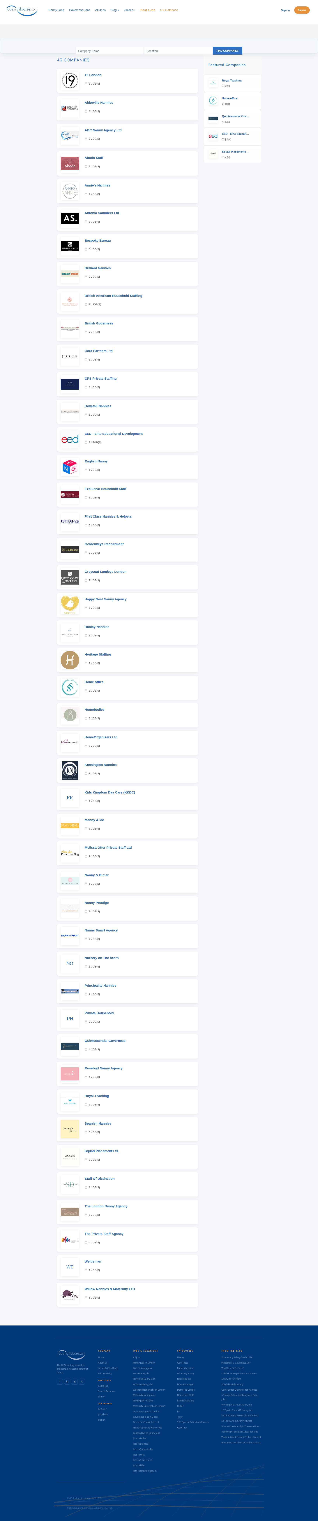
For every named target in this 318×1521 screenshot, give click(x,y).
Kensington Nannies (101, 765)
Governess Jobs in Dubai (145, 1416)
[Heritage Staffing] (70, 660)
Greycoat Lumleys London (105, 572)
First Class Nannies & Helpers (108, 516)
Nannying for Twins (231, 1378)
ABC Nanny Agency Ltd (103, 130)
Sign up (302, 10)
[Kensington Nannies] (70, 770)
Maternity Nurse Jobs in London (149, 1406)
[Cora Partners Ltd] (70, 356)
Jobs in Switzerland (142, 1460)
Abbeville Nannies (99, 102)
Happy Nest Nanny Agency (106, 599)
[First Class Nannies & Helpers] (70, 522)
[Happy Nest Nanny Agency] (70, 605)
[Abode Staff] (70, 163)
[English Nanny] (70, 467)
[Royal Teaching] (70, 1101)
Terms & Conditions (108, 1368)
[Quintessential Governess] (70, 1046)
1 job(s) (94, 414)
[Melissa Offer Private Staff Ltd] (70, 853)
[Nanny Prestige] (70, 908)
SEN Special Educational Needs (193, 1422)
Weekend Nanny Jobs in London (149, 1389)
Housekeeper (184, 1378)
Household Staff (185, 1395)
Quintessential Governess (105, 1041)
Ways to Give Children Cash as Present (241, 1437)
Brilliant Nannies (98, 268)
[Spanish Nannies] (70, 1129)
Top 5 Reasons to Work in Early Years (240, 1415)
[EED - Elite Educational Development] (70, 439)
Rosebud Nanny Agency (104, 1068)
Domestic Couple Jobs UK (146, 1422)
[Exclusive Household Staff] (70, 494)
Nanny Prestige (97, 903)
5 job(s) (94, 249)
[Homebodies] (70, 715)
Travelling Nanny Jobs (144, 1378)
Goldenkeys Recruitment (104, 544)
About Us (102, 1362)
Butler (180, 1406)
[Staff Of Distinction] (70, 1184)
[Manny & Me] (70, 826)
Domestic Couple (186, 1389)
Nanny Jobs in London (144, 1362)
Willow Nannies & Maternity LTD (110, 1289)
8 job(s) (94, 111)
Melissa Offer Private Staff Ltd (108, 847)
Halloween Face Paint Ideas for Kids (239, 1431)
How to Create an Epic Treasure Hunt (240, 1426)
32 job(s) (95, 442)
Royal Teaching (97, 1096)
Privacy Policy (105, 1373)
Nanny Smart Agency (101, 930)
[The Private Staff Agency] (70, 1239)
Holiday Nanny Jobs (143, 1384)
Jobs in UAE (139, 1454)
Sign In (101, 1396)
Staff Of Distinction (100, 1179)
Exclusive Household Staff (105, 489)
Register (102, 1408)
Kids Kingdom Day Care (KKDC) (110, 792)
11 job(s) (95, 304)
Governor (182, 1427)
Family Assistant (185, 1400)
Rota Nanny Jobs (141, 1373)
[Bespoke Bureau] (70, 246)
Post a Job (103, 1385)
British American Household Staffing (113, 296)
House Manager (185, 1384)
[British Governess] (70, 329)
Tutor (180, 1416)
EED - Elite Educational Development (114, 434)
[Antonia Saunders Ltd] (70, 219)
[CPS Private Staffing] (70, 384)
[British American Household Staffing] (70, 301)
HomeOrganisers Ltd (101, 737)
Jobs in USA (139, 1465)
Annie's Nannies (97, 185)
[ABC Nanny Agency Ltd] (70, 136)
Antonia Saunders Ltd (102, 213)
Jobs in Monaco (141, 1443)
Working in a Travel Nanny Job (236, 1404)
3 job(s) (94, 276)
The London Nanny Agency (106, 1206)
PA (178, 1411)
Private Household (99, 1013)
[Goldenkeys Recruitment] (70, 550)
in (67, 1381)
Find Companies (227, 50)
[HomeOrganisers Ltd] (70, 743)
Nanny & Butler (97, 875)
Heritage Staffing (98, 654)
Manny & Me (94, 820)
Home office (94, 682)
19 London (93, 75)
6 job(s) (94, 83)
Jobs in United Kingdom (145, 1470)
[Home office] (70, 688)
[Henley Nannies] (70, 632)
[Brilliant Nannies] (70, 274)
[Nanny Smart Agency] (70, 936)
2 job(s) (94, 138)
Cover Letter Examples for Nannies (239, 1389)
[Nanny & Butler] (70, 881)
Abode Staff (94, 158)
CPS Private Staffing (101, 378)
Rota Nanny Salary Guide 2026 (236, 1357)
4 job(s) (94, 194)
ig (74, 1381)
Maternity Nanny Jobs (144, 1395)
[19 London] (70, 81)
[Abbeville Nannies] (70, 108)
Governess (182, 1362)
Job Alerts (103, 1414)
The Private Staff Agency (104, 1234)
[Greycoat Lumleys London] (70, 577)
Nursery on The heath (102, 958)
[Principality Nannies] (70, 991)
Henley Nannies (97, 627)
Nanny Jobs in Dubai (143, 1400)
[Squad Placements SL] (70, 1157)
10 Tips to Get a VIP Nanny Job (236, 1410)
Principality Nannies (100, 985)
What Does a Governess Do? (235, 1362)
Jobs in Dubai (139, 1438)
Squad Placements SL (102, 1151)
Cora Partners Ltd (99, 351)
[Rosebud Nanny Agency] (70, 1074)
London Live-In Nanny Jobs (146, 1433)
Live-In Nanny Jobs (142, 1368)
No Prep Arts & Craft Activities (236, 1420)
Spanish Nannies (98, 1123)
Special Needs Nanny (232, 1384)
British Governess (99, 323)
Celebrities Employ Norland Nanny (239, 1373)
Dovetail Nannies (98, 406)
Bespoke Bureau (98, 240)
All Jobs (136, 1357)
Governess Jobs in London (146, 1411)
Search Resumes (106, 1391)
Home (101, 1357)
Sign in (285, 10)
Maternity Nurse (185, 1368)
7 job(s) (94, 221)
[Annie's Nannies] (70, 191)
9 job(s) (94, 359)
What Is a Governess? (232, 1368)
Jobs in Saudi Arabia (143, 1449)
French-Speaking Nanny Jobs (147, 1427)
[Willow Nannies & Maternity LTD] (70, 1295)
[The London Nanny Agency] (70, 1212)
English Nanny (96, 461)
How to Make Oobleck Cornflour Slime (240, 1442)
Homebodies (95, 709)
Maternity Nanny (185, 1373)
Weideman (93, 1261)
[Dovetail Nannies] (70, 412)
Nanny (180, 1357)
